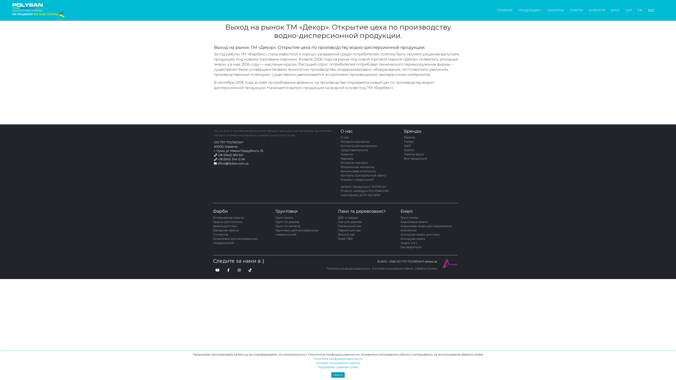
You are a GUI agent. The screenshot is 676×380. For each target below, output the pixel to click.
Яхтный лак (346, 234)
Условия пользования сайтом (393, 268)
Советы (576, 10)
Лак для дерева (350, 222)
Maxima (409, 137)
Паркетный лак (349, 230)
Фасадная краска (226, 230)
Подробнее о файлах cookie (338, 367)
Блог (615, 10)
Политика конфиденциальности (348, 268)
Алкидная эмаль (412, 238)
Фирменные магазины (358, 167)
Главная (505, 10)
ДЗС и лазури (348, 217)
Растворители (410, 247)
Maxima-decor (414, 154)
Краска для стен (225, 226)
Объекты (555, 10)
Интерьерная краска (228, 217)
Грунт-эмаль (284, 217)
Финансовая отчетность (358, 171)
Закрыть (338, 374)
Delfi (407, 146)
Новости (597, 10)
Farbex (409, 141)
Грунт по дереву (287, 222)
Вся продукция (415, 158)
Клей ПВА (345, 238)
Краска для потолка (227, 222)
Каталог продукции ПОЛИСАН (363, 186)
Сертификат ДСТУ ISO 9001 (360, 195)
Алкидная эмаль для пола (419, 234)
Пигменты (220, 234)
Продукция (529, 10)
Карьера (347, 158)
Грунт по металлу (288, 226)
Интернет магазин (354, 162)
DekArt (409, 150)
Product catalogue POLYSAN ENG (365, 191)
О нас (345, 137)
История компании (355, 141)
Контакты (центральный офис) (363, 175)
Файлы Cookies (427, 268)
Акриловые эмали (414, 222)
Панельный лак (349, 226)
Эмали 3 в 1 (408, 243)
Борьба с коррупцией (357, 179)
